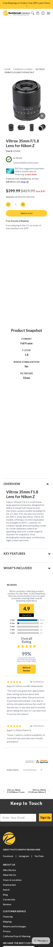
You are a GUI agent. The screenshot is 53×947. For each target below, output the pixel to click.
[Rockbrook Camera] (16, 13)
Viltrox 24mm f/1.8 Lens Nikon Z (37, 791)
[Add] (23, 204)
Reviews (7, 904)
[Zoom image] (42, 116)
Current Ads (9, 899)
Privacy (7, 931)
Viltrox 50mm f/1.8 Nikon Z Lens (16, 791)
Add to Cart (27, 213)
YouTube (39, 856)
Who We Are (9, 870)
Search (6, 889)
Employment (9, 884)
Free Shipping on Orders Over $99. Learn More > (26, 4)
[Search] (32, 13)
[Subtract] (8, 204)
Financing (8, 916)
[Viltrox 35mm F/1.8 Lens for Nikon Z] (11, 127)
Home (7, 69)
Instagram (24, 856)
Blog (5, 894)
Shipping (10, 197)
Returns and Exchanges (14, 926)
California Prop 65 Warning (16, 936)
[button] (37, 13)
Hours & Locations (12, 879)
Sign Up (45, 817)
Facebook (8, 856)
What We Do (9, 874)
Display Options (13, 770)
